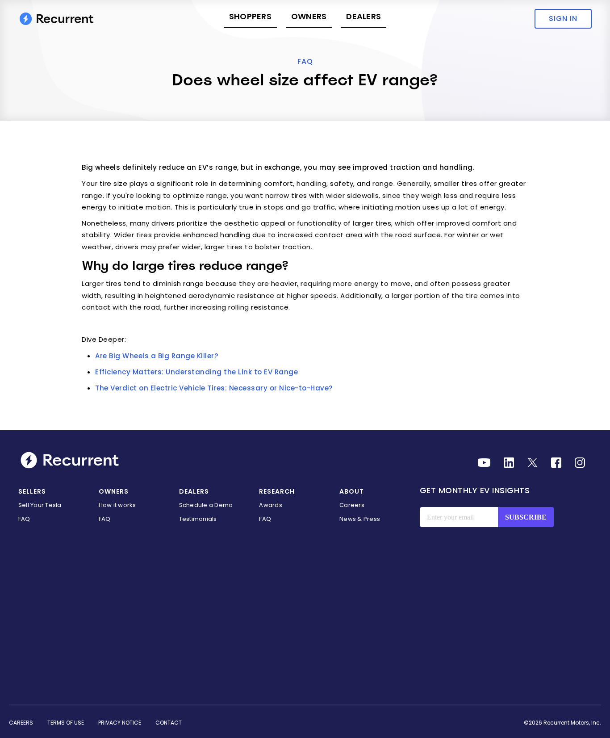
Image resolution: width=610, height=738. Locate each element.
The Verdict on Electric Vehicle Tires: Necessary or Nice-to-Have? (214, 388)
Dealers (363, 16)
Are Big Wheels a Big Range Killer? (156, 356)
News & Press (359, 519)
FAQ (305, 61)
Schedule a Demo (206, 505)
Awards (270, 505)
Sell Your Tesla (40, 505)
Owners (309, 16)
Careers (351, 505)
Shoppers (250, 16)
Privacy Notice (119, 722)
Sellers (32, 491)
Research (277, 491)
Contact (168, 722)
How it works (117, 505)
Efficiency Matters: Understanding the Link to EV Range (196, 372)
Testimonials (198, 519)
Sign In (563, 18)
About (351, 491)
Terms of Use (65, 722)
